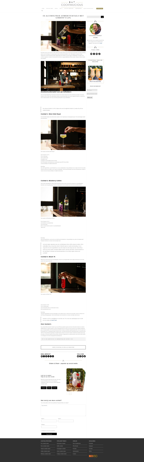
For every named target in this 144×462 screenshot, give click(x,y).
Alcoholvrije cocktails (61, 443)
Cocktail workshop (68, 8)
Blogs (56, 8)
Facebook (91, 443)
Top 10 (61, 8)
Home (43, 8)
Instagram (44, 387)
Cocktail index (49, 8)
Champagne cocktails (61, 448)
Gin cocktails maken (45, 443)
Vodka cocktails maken (45, 451)
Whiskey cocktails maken (46, 453)
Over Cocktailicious (88, 8)
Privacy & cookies (92, 458)
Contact (74, 453)
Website (43, 424)
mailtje (101, 43)
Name (42, 418)
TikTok (49, 387)
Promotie (74, 448)
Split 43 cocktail (95, 81)
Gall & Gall (54, 320)
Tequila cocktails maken (45, 448)
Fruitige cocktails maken (62, 453)
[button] (42, 11)
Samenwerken (78, 8)
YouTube (54, 387)
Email (59, 418)
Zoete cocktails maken (61, 451)
